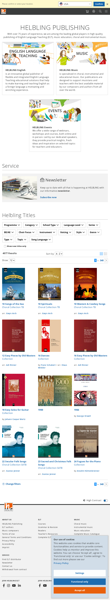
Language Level (72, 225)
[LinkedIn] (19, 585)
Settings (79, 573)
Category (30, 225)
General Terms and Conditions (16, 537)
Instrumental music (83, 527)
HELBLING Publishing (12, 524)
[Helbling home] (8, 507)
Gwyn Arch (11, 313)
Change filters (13, 483)
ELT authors (7, 527)
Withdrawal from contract (14, 569)
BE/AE (7, 232)
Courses (42, 524)
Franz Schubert (48, 365)
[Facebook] (4, 585)
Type (6, 239)
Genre (93, 232)
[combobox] (75, 4)
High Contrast (94, 500)
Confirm (99, 4)
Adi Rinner (11, 365)
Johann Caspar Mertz (15, 419)
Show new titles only (16, 246)
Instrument (46, 232)
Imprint (5, 547)
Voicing (64, 232)
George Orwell (84, 416)
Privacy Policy (61, 563)
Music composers (10, 530)
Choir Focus (25, 232)
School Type (49, 225)
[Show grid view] (101, 254)
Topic (20, 239)
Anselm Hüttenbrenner (88, 471)
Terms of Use (8, 534)
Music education (82, 530)
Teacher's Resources (48, 534)
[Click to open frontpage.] (3, 11)
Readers (42, 530)
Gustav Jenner (13, 471)
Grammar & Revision (48, 527)
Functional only (79, 581)
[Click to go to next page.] (106, 260)
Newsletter (7, 562)
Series (92, 225)
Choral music (80, 524)
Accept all (80, 590)
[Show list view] (105, 254)
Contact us (7, 566)
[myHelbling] (94, 11)
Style (79, 232)
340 (102, 260)
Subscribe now (48, 197)
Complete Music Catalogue (87, 534)
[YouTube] (13, 585)
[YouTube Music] (44, 585)
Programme (10, 225)
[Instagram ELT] (8, 585)
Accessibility (8, 544)
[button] (107, 4)
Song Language (39, 239)
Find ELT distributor (11, 559)
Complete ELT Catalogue (49, 537)
